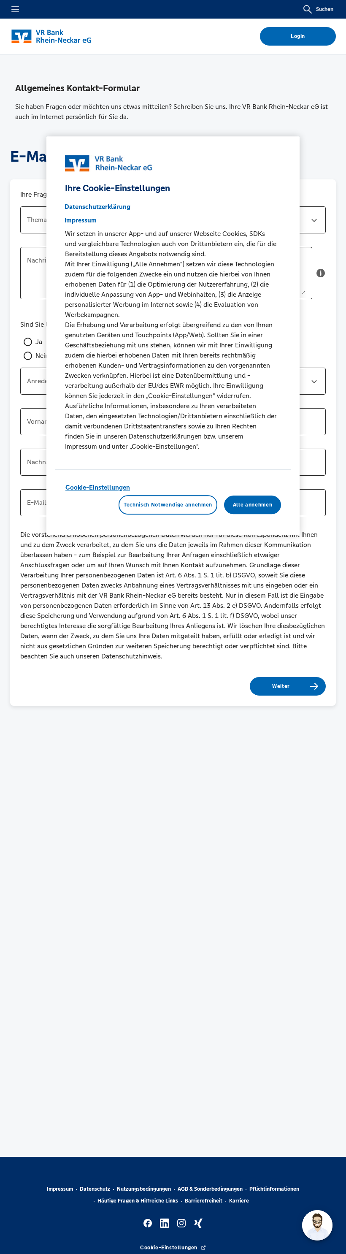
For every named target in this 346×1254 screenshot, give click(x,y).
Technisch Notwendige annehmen (168, 504)
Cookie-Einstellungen (97, 487)
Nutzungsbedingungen (144, 1189)
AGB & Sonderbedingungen (210, 1189)
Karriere (239, 1200)
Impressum (60, 1189)
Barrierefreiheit (203, 1200)
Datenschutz (95, 1189)
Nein (42, 356)
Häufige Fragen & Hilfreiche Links (137, 1200)
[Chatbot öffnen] (317, 1225)
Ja (38, 342)
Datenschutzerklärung (97, 207)
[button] (321, 276)
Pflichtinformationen (274, 1189)
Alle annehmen (252, 504)
